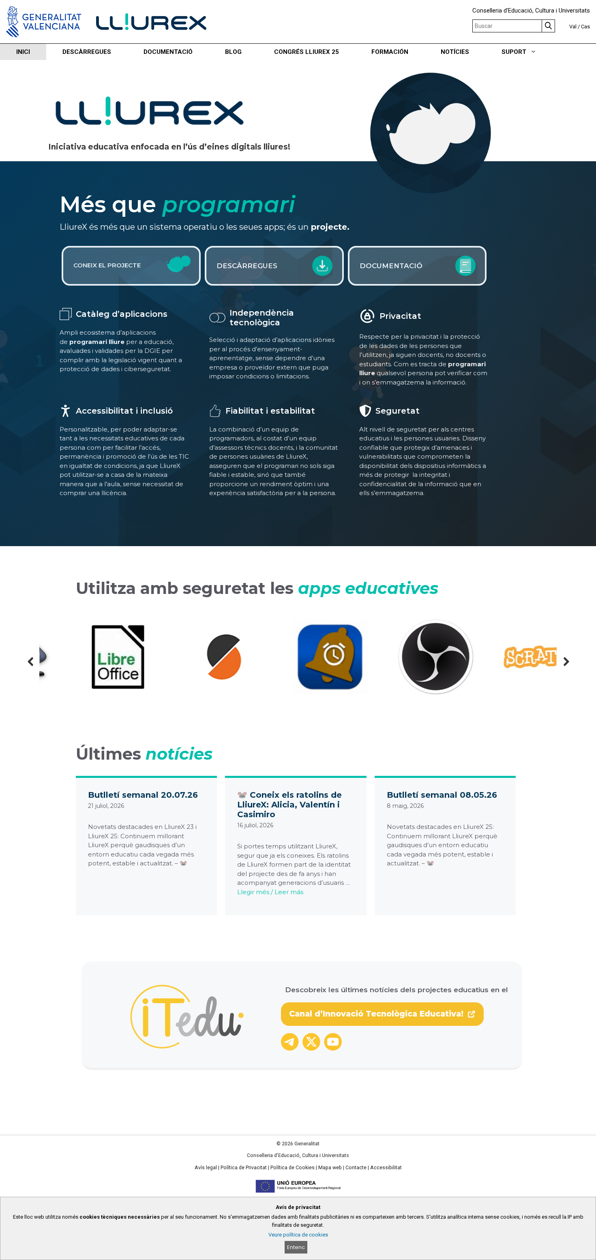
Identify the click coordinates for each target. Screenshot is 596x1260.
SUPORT (514, 52)
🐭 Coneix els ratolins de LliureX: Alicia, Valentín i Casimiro (289, 804)
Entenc (296, 1247)
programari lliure (96, 342)
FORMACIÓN (389, 52)
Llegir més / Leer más (270, 892)
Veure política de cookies (298, 1235)
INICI (23, 52)
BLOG (233, 52)
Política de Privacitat (244, 1167)
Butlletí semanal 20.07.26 (143, 795)
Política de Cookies (292, 1167)
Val (573, 26)
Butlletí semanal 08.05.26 (442, 795)
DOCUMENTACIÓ (168, 52)
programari (228, 204)
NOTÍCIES (455, 52)
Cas (585, 26)
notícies (179, 754)
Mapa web (330, 1167)
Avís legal (206, 1167)
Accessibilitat (386, 1167)
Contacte (356, 1167)
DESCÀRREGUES (86, 52)
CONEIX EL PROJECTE (107, 265)
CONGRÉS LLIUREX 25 (306, 52)
